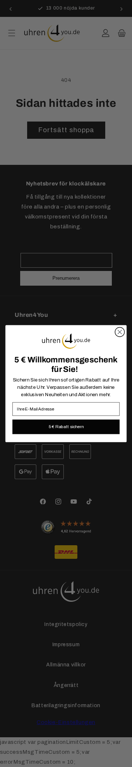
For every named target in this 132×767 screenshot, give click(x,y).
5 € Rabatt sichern (66, 426)
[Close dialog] (120, 332)
